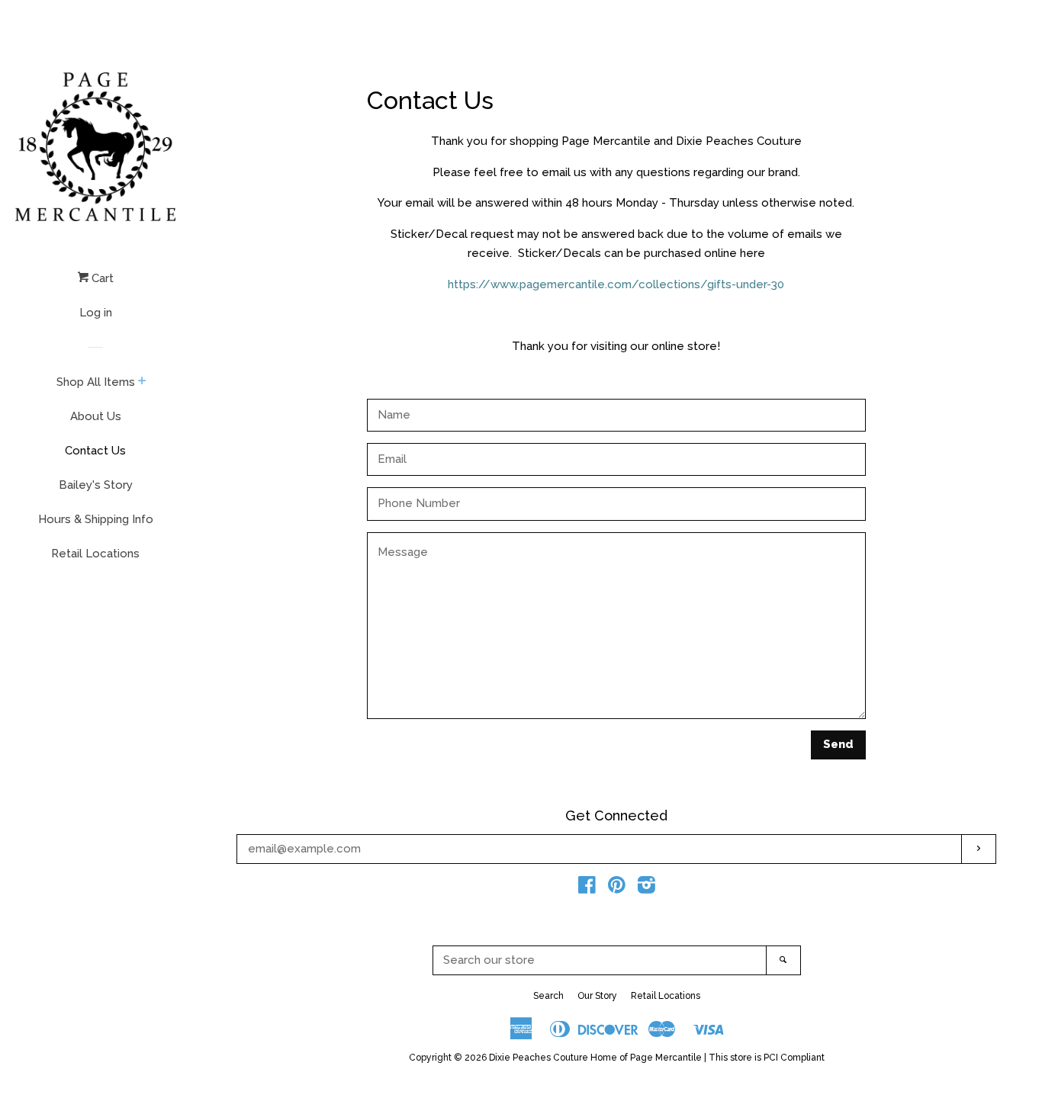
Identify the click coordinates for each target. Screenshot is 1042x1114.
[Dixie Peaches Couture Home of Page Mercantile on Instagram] (646, 888)
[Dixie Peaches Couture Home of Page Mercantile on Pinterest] (616, 888)
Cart (101, 278)
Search (548, 995)
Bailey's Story (96, 485)
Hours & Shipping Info (95, 519)
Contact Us (95, 450)
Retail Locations (95, 553)
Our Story (597, 995)
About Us (95, 416)
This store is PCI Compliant (767, 1057)
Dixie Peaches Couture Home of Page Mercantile (595, 1057)
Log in (95, 312)
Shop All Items (95, 382)
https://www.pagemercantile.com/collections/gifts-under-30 (616, 284)
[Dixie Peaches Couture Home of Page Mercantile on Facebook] (587, 888)
